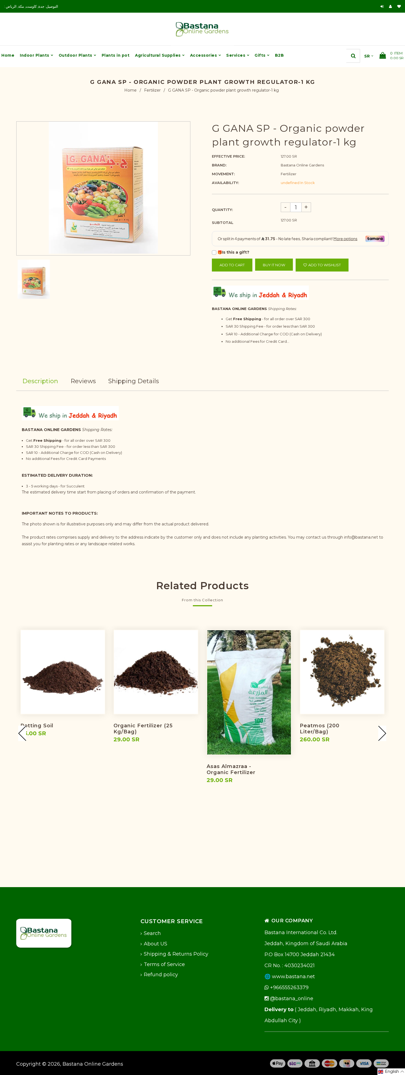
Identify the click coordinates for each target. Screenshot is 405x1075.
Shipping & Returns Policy (176, 954)
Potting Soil (36, 726)
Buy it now (274, 265)
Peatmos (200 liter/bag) (319, 729)
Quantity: (222, 209)
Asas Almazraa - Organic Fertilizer (231, 769)
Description (40, 381)
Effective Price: (228, 156)
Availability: (225, 182)
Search (152, 933)
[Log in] (382, 6)
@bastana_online (291, 999)
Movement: (223, 174)
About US (155, 944)
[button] (391, 1071)
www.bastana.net (293, 976)
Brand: (219, 165)
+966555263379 (289, 987)
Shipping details (133, 381)
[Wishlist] (399, 6)
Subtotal (222, 222)
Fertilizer (152, 90)
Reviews (83, 381)
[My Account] (392, 6)
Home (130, 90)
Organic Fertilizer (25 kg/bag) (143, 729)
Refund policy (161, 975)
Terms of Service (164, 964)
